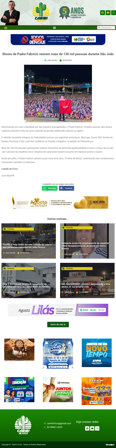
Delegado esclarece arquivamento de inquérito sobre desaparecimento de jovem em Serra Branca (85, 246)
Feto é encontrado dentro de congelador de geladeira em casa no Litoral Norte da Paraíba (26, 285)
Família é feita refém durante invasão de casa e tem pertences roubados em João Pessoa (27, 246)
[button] (54, 27)
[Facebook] (102, 12)
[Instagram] (113, 12)
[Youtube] (108, 12)
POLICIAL (10, 229)
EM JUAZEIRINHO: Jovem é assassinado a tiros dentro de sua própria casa (86, 285)
